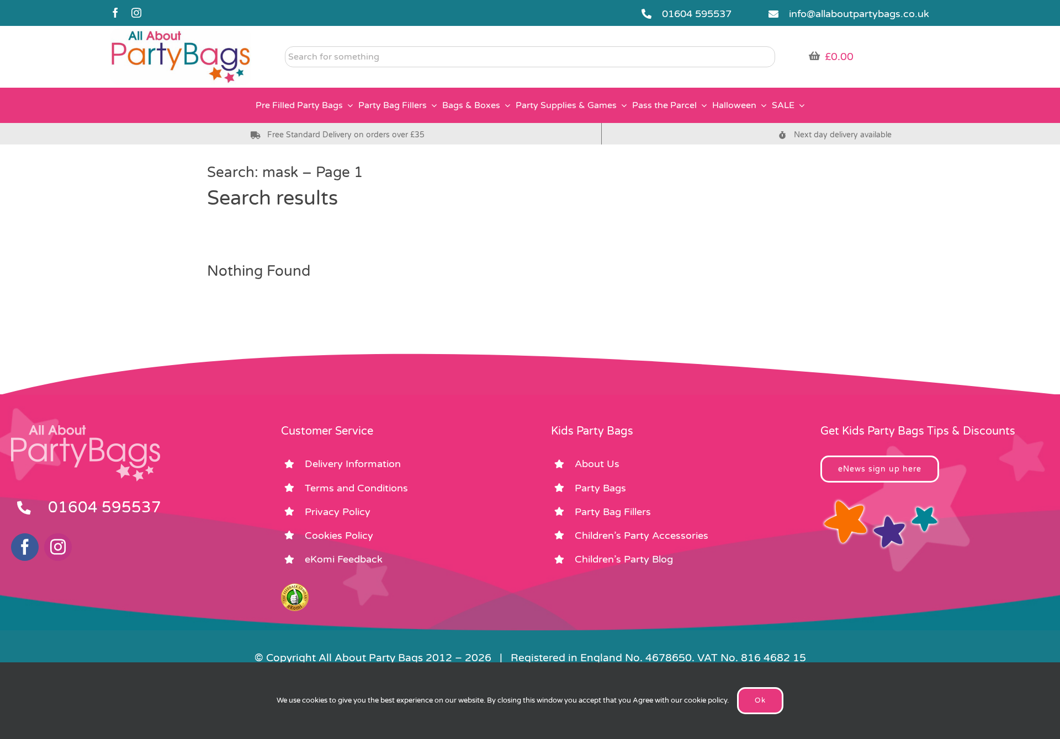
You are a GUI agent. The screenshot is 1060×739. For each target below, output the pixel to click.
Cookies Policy (339, 535)
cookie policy (705, 700)
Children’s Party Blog (624, 559)
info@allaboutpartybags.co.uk (859, 14)
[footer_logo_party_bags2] (85, 430)
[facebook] (115, 13)
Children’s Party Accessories (641, 535)
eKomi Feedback (344, 559)
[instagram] (136, 13)
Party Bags (600, 488)
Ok (760, 700)
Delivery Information (353, 464)
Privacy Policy (337, 512)
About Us (597, 464)
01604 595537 (697, 14)
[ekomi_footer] (295, 588)
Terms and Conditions (356, 488)
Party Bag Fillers (613, 512)
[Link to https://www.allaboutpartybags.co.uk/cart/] (814, 56)
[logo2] (181, 34)
